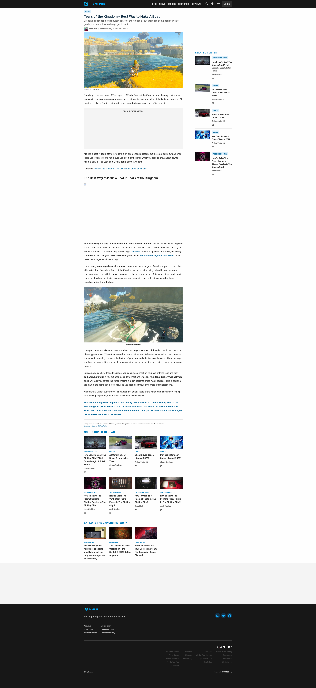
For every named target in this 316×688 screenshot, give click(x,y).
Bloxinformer (227, 662)
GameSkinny (187, 658)
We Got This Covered (204, 655)
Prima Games (174, 655)
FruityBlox (208, 662)
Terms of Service (90, 633)
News (162, 4)
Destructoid (227, 655)
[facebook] (229, 615)
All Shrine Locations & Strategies (164, 410)
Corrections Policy (108, 633)
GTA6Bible (175, 665)
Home (154, 4)
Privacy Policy (89, 629)
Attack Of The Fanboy (224, 652)
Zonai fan (135, 251)
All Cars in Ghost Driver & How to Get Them (119, 458)
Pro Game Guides (172, 652)
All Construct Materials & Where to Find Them (121, 410)
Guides (172, 4)
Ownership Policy (107, 629)
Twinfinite (188, 652)
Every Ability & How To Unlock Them (145, 402)
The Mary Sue (227, 658)
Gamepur (208, 652)
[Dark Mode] (212, 3)
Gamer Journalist (172, 658)
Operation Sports (205, 658)
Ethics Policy (106, 626)
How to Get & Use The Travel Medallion (121, 406)
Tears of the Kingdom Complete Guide (104, 402)
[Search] (206, 3)
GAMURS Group (227, 672)
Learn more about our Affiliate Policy (95, 426)
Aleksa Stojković (115, 465)
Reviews (196, 4)
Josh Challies (89, 468)
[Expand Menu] (218, 3)
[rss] (217, 615)
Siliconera (188, 655)
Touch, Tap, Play (173, 662)
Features (183, 4)
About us (87, 626)
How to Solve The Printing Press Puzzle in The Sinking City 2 (170, 498)
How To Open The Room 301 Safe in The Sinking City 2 (145, 498)
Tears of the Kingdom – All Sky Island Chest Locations (120, 168)
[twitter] (223, 615)
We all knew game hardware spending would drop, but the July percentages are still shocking (94, 552)
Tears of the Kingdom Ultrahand (156, 255)
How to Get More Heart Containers (103, 414)
